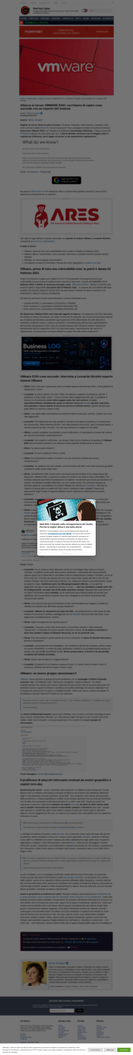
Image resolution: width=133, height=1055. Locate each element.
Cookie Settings (95, 1050)
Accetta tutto (124, 1050)
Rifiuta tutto (110, 1050)
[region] (66, 1049)
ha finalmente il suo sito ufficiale (60, 533)
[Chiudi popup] (92, 502)
